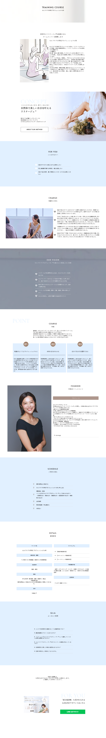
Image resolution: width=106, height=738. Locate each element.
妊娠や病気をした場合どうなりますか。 (46, 651)
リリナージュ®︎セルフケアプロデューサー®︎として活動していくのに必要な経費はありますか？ (52, 637)
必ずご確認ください (61, 583)
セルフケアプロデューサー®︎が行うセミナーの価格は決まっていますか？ (52, 642)
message (58, 435)
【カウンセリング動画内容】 (64, 555)
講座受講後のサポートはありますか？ (46, 633)
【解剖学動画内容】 (61, 551)
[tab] (76, 435)
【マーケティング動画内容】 (64, 559)
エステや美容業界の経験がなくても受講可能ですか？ (50, 629)
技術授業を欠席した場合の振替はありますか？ (48, 647)
